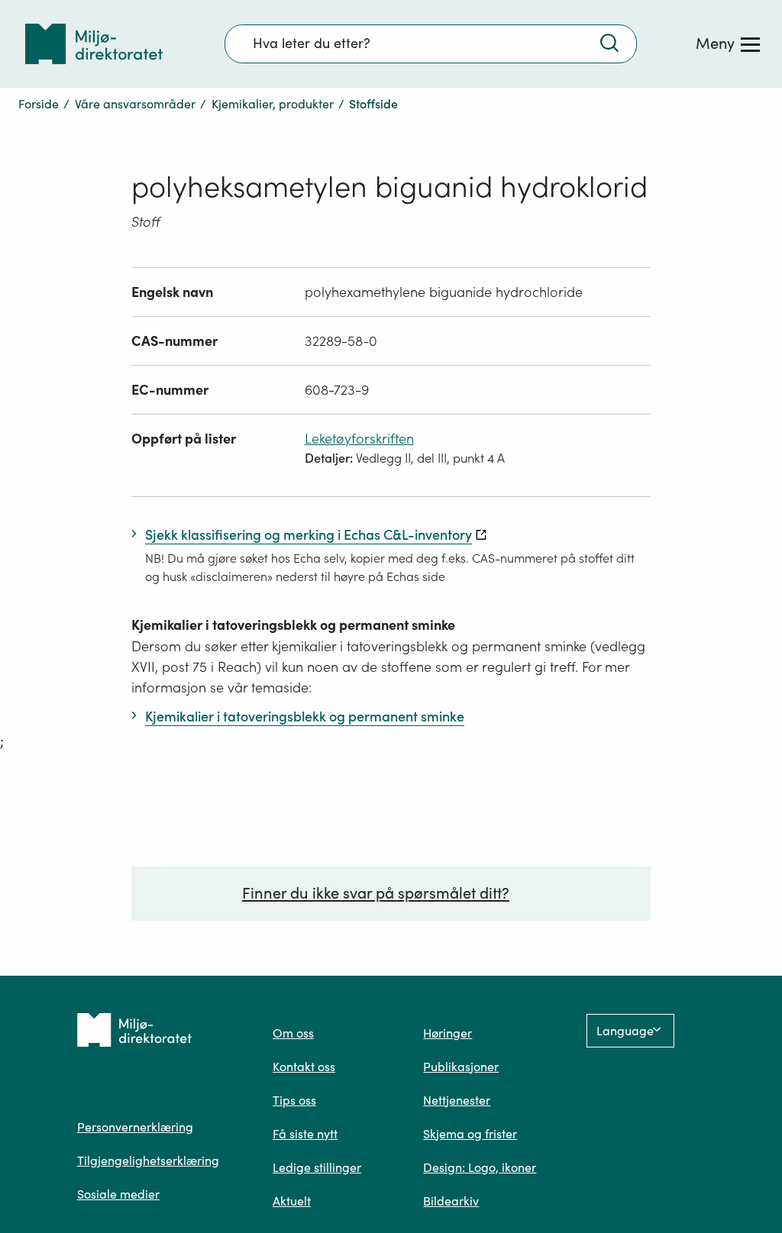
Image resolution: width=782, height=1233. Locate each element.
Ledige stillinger (317, 1167)
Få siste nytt (305, 1133)
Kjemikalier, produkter (273, 103)
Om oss (293, 1033)
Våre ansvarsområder (135, 103)
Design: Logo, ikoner (479, 1167)
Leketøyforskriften (359, 438)
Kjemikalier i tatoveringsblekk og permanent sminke (293, 625)
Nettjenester (456, 1100)
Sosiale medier (118, 1194)
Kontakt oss (304, 1066)
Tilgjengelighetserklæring (148, 1160)
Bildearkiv (451, 1201)
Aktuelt (292, 1201)
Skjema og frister (470, 1133)
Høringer (447, 1033)
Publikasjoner (461, 1066)
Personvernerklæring (135, 1127)
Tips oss (294, 1100)
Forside (38, 103)
